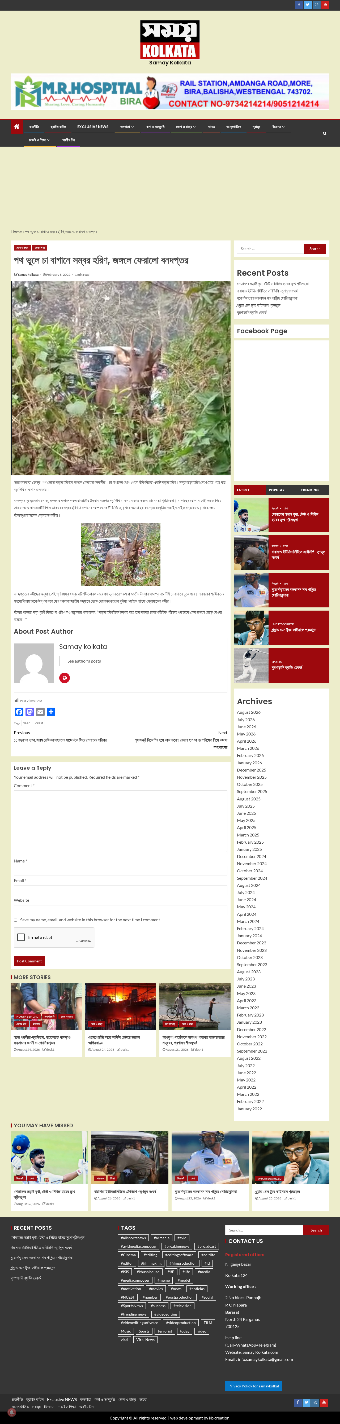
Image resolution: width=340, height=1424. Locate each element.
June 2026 (246, 726)
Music (126, 1331)
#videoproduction (181, 1322)
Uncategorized (283, 624)
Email (20, 880)
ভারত (211, 126)
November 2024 (252, 863)
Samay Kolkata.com (260, 1352)
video (201, 1331)
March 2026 (248, 748)
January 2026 (249, 762)
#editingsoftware (179, 1254)
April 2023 (246, 1000)
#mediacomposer (135, 1280)
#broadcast (206, 1246)
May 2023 (246, 993)
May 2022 (246, 1079)
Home (16, 231)
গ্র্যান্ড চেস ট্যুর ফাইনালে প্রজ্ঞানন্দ (258, 305)
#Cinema (128, 1254)
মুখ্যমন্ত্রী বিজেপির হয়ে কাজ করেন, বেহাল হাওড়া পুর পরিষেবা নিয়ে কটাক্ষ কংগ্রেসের (181, 739)
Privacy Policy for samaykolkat (253, 1386)
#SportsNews (132, 1305)
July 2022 (246, 1065)
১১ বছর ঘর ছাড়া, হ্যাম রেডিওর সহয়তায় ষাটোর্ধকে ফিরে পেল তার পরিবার (60, 736)
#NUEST (128, 1297)
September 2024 (252, 877)
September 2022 (252, 1050)
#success (158, 1305)
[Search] (324, 133)
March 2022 (248, 1094)
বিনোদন (276, 126)
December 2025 (251, 769)
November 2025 (252, 776)
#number (150, 1297)
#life (186, 1271)
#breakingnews (176, 1246)
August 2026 (249, 712)
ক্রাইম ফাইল (58, 126)
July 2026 (246, 719)
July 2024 (246, 892)
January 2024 (249, 935)
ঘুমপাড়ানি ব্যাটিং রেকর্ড (252, 312)
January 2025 (249, 849)
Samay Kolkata (170, 62)
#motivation (131, 1288)
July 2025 (246, 805)
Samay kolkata (28, 275)
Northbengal (27, 1016)
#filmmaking (151, 1263)
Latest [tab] (243, 490)
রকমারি (36, 1024)
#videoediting (165, 1314)
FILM (208, 1322)
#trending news (133, 1314)
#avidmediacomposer (138, 1246)
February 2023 (250, 1014)
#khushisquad (148, 1271)
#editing (150, 1254)
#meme (164, 1280)
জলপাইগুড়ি (49, 1016)
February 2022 (250, 1101)
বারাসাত (275, 545)
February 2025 (250, 841)
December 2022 (251, 1029)
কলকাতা (125, 126)
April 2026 (246, 740)
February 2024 (250, 928)
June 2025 (246, 813)
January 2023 (249, 1021)
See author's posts (84, 660)
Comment (24, 785)
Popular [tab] (276, 490)
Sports (277, 661)
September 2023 (252, 964)
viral (124, 1339)
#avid (181, 1237)
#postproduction (180, 1297)
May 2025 (246, 820)
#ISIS (125, 1271)
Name (20, 860)
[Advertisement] (170, 188)
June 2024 (246, 899)
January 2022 (249, 1108)
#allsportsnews (133, 1237)
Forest (38, 723)
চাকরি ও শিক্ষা (37, 140)
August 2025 (249, 798)
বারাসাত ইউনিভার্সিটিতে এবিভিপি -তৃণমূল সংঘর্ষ (267, 290)
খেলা (286, 508)
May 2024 (246, 906)
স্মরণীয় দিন (68, 140)
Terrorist (165, 1331)
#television (182, 1305)
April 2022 (246, 1086)
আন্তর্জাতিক (233, 126)
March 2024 (248, 921)
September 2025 (252, 791)
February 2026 (250, 755)
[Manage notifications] (11, 1412)
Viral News (145, 1339)
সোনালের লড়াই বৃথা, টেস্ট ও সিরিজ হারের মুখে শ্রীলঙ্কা (273, 283)
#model (184, 1280)
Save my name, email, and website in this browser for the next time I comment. (90, 919)
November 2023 (252, 950)
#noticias (197, 1288)
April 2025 (246, 827)
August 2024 (249, 885)
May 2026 (246, 733)
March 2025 (248, 834)
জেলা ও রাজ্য (184, 126)
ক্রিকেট (275, 508)
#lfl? (171, 1271)
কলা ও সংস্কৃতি (155, 126)
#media (204, 1271)
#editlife (208, 1254)
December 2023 (251, 942)
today (184, 1331)
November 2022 (252, 1036)
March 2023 (248, 1007)
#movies (156, 1288)
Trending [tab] (310, 490)
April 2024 (246, 914)
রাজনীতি (34, 126)
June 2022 (246, 1072)
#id (207, 1263)
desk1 (50, 1049)
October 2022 (250, 1043)
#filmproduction (183, 1263)
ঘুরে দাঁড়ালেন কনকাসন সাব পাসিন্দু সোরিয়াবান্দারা (267, 297)
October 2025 (250, 784)
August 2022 (249, 1058)
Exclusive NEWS (93, 126)
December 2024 (251, 856)
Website (21, 899)
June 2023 (246, 985)
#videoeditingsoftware (139, 1322)
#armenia (161, 1237)
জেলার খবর (40, 247)
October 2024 (250, 870)
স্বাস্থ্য (256, 126)
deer (26, 723)
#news (176, 1288)
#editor (127, 1263)
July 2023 (246, 978)
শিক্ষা (285, 545)
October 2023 (250, 957)
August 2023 (249, 971)
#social (207, 1297)
